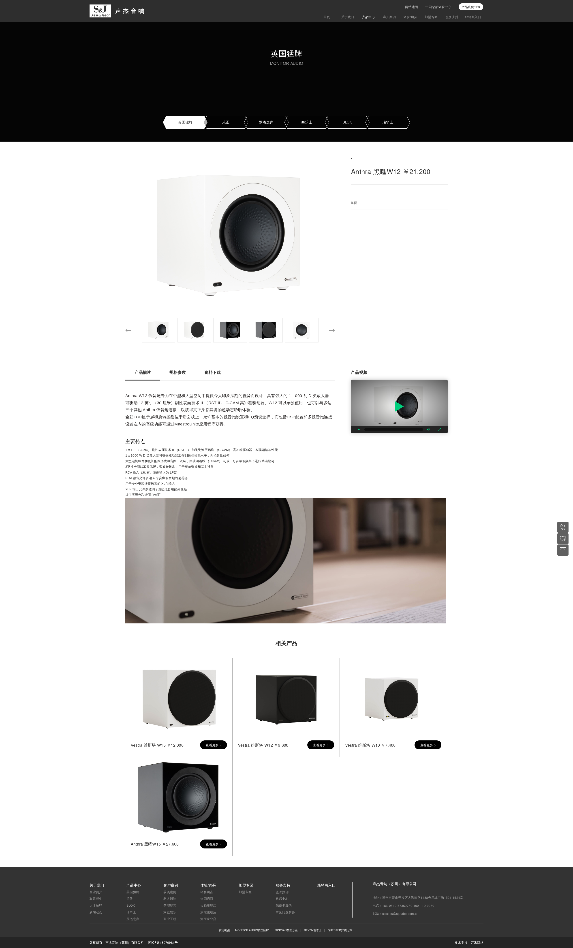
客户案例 (389, 17)
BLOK (347, 122)
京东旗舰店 (208, 912)
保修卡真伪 (284, 905)
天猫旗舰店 (208, 905)
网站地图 (411, 6)
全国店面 (206, 898)
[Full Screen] (439, 429)
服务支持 (452, 17)
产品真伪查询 (471, 6)
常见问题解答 (285, 912)
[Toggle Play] (399, 406)
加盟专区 (431, 17)
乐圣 (226, 122)
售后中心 (282, 898)
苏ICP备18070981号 (163, 942)
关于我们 (347, 17)
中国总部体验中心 (438, 6)
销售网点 (206, 892)
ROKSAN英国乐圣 (286, 930)
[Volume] (428, 429)
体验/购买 (410, 17)
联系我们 (96, 898)
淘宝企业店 (208, 918)
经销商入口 (473, 17)
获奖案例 (169, 892)
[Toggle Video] (358, 429)
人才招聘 (96, 905)
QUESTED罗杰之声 (340, 930)
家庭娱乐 (169, 912)
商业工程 (169, 918)
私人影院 (169, 898)
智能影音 (169, 905)
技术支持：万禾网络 (469, 942)
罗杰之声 (266, 122)
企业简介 (96, 892)
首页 (326, 17)
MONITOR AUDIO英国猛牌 (252, 930)
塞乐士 (306, 122)
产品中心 (368, 17)
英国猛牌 (185, 122)
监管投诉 (282, 892)
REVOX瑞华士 (313, 930)
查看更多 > (213, 745)
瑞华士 (387, 122)
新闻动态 (96, 912)
